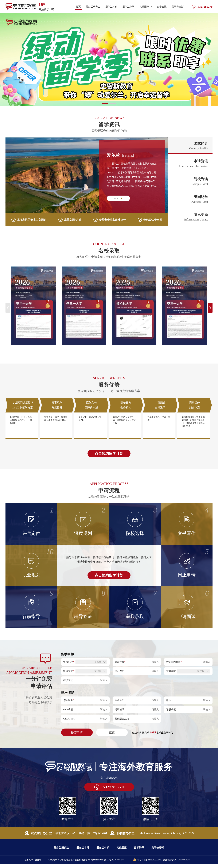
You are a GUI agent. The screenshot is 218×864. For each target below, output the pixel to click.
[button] (105, 85)
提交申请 (77, 714)
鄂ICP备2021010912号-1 (114, 842)
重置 (112, 714)
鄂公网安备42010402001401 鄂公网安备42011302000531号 (163, 842)
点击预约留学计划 (109, 435)
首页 (78, 6)
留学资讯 (162, 6)
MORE (117, 180)
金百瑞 (38, 842)
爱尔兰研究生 (93, 6)
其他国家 (144, 6)
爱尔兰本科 (111, 6)
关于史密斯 (178, 6)
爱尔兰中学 (128, 6)
